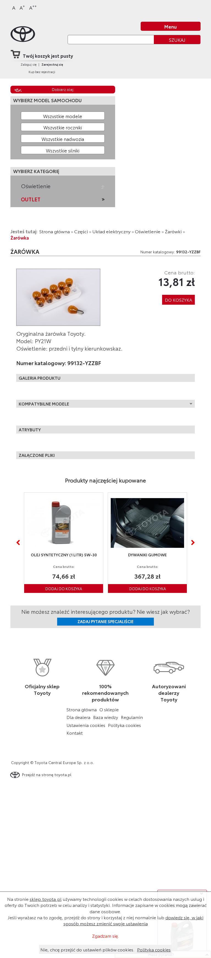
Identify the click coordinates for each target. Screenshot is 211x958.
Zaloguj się (29, 64)
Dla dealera (78, 717)
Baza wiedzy (105, 717)
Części (81, 231)
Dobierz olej (62, 89)
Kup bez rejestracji (42, 72)
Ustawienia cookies (85, 725)
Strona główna (54, 231)
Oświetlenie (36, 186)
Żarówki (173, 231)
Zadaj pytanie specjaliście (105, 621)
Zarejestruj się (52, 64)
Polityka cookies (124, 725)
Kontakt (74, 733)
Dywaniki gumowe (134, 554)
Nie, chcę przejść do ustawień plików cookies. (87, 949)
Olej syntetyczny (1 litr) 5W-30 (51, 554)
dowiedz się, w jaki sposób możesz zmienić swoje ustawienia (133, 920)
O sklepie (109, 709)
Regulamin (132, 717)
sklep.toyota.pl (46, 899)
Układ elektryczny (111, 231)
